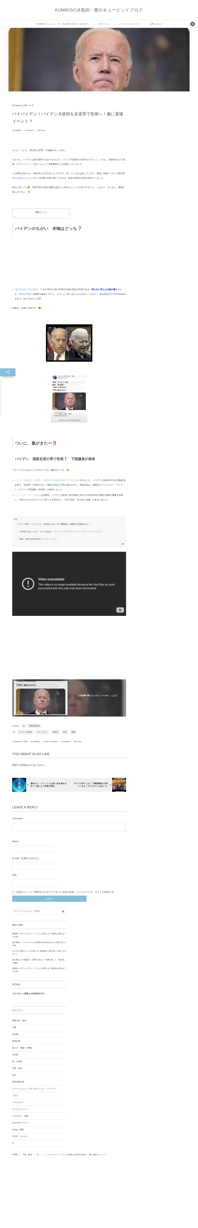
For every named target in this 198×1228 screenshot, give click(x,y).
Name (15, 841)
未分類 (15, 1055)
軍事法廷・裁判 (19, 1021)
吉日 (14, 1075)
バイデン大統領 (25, 732)
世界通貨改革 (34, 726)
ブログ (15, 1095)
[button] (192, 24)
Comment (17, 818)
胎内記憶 (16, 1041)
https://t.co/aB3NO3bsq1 (65, 531)
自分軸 (15, 1034)
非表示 (43, 212)
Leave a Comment (50, 741)
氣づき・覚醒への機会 (22, 1048)
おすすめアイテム (20, 1123)
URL (14, 875)
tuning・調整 (18, 1130)
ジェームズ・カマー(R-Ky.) (28, 495)
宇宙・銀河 (17, 1068)
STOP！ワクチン (20, 1136)
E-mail (15, 858)
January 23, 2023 (49, 539)
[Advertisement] (69, 260)
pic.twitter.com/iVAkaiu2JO (89, 531)
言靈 (14, 1027)
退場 (73, 732)
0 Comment (29, 130)
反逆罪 (55, 732)
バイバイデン (42, 732)
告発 (65, 732)
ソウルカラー (18, 1102)
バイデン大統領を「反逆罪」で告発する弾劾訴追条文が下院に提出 (47, 480)
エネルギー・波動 (20, 1116)
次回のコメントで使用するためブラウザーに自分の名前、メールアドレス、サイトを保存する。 (66, 892)
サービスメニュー (20, 1109)
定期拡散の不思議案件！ (29, 289)
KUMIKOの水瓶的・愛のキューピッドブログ (99, 10)
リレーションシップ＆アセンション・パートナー (34, 1089)
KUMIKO (18, 130)
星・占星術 (17, 1061)
